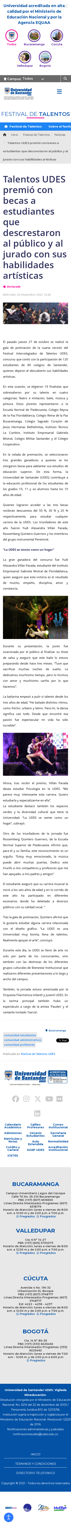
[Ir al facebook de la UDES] (13, 1099)
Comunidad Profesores (19, 1045)
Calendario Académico (12, 1126)
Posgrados (48, 1216)
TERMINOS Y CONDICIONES (35, 1464)
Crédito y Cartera (13, 1148)
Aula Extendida (35, 1143)
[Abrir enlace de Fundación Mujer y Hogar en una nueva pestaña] (43, 1507)
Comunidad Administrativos (22, 1040)
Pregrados (27, 1216)
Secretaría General (58, 1134)
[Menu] (59, 92)
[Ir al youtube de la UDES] (46, 1099)
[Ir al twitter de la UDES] (35, 1099)
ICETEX (12, 1155)
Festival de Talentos (25, 126)
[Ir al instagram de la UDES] (24, 1099)
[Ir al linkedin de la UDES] (35, 1114)
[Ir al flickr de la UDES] (57, 1099)
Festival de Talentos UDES (38, 1054)
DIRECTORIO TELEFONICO (35, 1473)
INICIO (35, 1454)
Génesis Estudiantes (35, 1134)
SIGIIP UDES (35, 1150)
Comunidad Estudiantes (20, 1035)
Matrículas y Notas (13, 1140)
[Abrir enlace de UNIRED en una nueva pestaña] (26, 1507)
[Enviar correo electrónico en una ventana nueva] (35, 1434)
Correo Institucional (58, 1126)
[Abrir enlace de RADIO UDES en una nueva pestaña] (10, 1507)
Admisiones (13, 1133)
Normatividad (58, 1141)
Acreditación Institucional (58, 1148)
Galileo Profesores (35, 1126)
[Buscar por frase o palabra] (66, 78)
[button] (8, 1517)
